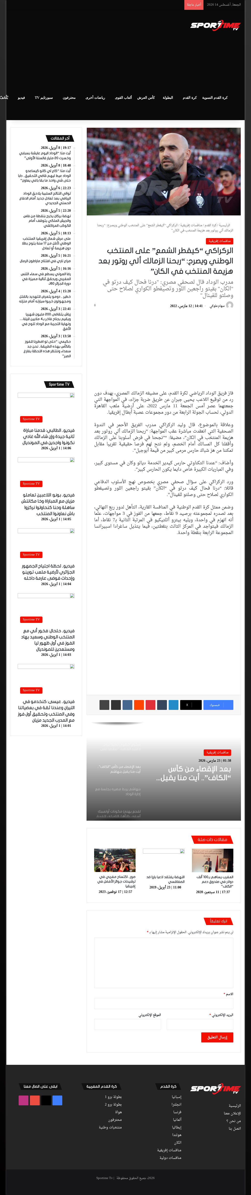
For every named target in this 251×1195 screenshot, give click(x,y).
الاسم (228, 994)
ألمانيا (177, 1120)
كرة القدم (190, 97)
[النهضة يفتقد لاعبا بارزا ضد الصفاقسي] (164, 860)
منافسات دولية (170, 1158)
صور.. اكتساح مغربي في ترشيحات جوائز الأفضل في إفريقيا (116, 881)
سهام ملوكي (217, 306)
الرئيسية (225, 225)
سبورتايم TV (44, 97)
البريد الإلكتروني (221, 1015)
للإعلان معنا (232, 1114)
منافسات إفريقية (191, 225)
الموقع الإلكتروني (149, 1015)
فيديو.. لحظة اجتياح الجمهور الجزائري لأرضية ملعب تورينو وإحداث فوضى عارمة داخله (48, 572)
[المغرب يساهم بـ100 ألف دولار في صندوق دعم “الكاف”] (213, 860)
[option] (163, 771)
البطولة (168, 97)
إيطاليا (176, 1128)
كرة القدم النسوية (215, 97)
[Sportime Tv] (215, 25)
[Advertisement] (81, 49)
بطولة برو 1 (113, 1097)
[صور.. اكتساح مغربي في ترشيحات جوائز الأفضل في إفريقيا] (115, 860)
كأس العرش (146, 97)
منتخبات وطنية (110, 1128)
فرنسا (177, 1112)
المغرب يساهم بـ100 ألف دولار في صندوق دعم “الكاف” (215, 881)
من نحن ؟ (233, 1121)
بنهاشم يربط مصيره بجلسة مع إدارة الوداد (197, 775)
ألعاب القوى (123, 97)
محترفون (69, 97)
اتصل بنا (235, 1129)
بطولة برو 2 (113, 1105)
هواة (118, 1112)
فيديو (21, 97)
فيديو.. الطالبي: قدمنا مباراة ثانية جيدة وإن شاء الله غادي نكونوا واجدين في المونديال (49, 436)
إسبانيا (176, 1097)
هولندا (176, 1135)
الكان (177, 1143)
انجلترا (176, 1105)
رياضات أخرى (95, 97)
